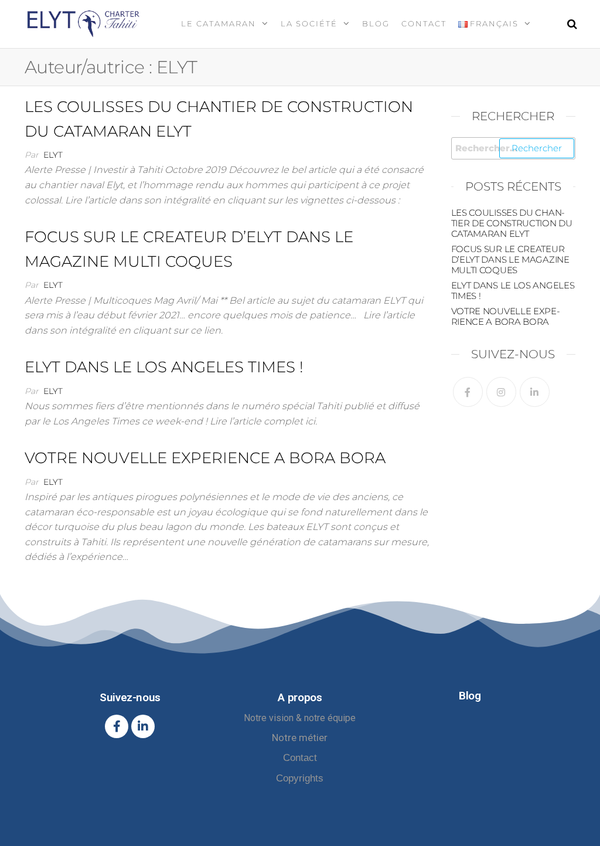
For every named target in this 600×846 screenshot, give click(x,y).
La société (309, 23)
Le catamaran (218, 23)
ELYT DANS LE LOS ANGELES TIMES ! (164, 367)
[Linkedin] (143, 726)
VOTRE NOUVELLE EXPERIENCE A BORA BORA (205, 458)
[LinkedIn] (535, 392)
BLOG (376, 23)
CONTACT (423, 23)
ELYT (53, 155)
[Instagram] (501, 392)
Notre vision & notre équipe (300, 717)
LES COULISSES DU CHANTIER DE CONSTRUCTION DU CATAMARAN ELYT (511, 223)
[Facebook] (468, 392)
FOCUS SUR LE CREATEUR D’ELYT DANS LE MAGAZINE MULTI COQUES (510, 259)
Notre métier (300, 737)
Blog (469, 695)
